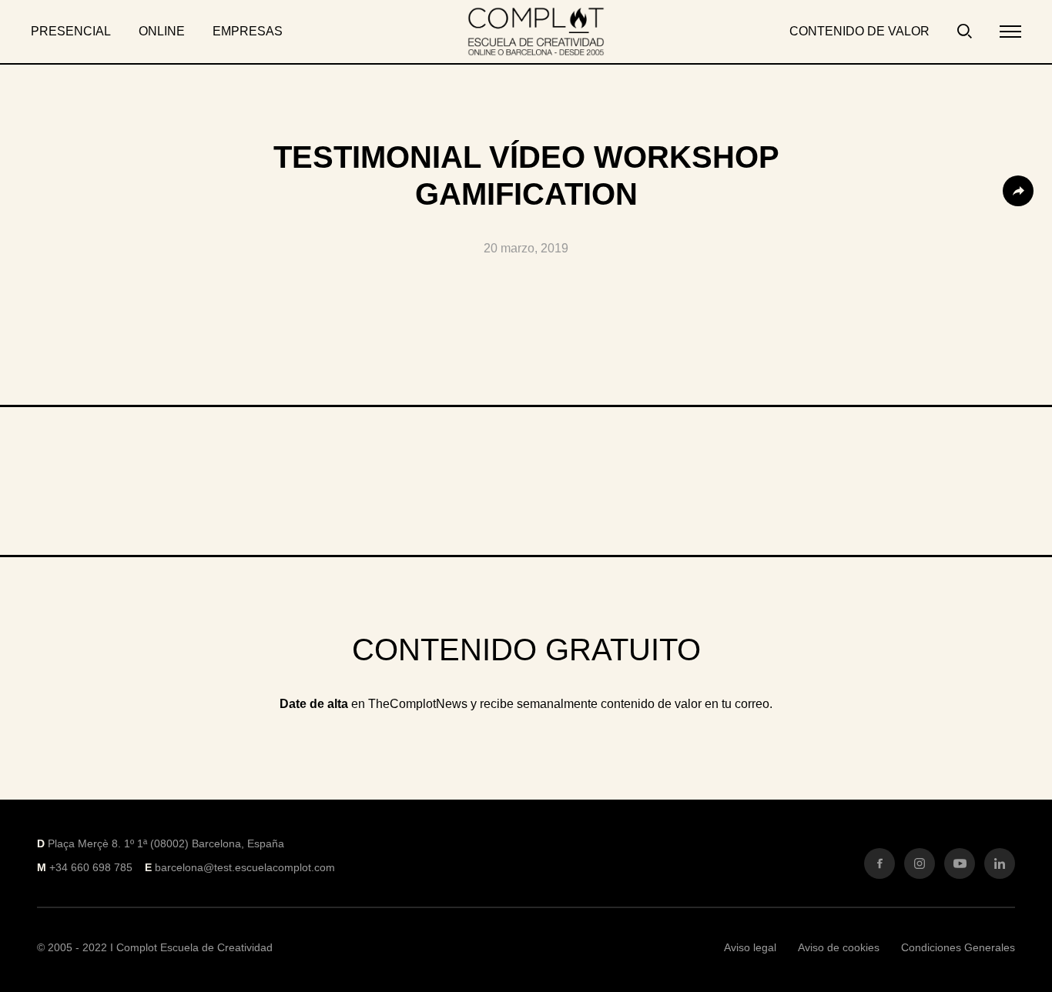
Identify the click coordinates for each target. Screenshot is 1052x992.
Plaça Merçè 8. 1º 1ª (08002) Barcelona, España (166, 843)
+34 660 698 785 (90, 867)
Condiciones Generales (958, 947)
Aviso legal (750, 947)
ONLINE (162, 31)
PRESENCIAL (71, 31)
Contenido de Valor (859, 31)
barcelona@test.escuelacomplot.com (245, 867)
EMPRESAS (248, 31)
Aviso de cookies (838, 947)
